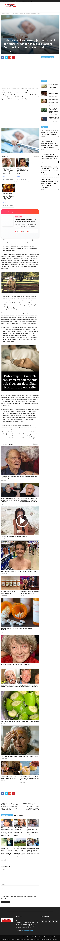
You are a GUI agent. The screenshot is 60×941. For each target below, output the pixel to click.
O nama (6, 1)
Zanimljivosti (32, 9)
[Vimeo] (53, 921)
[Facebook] (42, 921)
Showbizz (25, 9)
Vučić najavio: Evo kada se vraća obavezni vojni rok (54, 119)
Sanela (6, 51)
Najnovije (8, 9)
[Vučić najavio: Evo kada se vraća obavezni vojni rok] (44, 119)
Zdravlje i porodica (42, 9)
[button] (57, 10)
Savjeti (50, 9)
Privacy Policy (13, 1)
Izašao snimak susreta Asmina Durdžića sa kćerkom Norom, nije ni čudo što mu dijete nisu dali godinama (32, 831)
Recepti (19, 9)
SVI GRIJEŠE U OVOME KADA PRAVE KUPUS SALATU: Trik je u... (53, 86)
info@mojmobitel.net (27, 930)
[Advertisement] (20, 75)
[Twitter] (49, 921)
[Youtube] (56, 921)
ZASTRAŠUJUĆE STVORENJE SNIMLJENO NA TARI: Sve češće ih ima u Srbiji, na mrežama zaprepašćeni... (50, 183)
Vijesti (13, 9)
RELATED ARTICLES (7, 815)
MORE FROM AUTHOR (19, 815)
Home (2, 1)
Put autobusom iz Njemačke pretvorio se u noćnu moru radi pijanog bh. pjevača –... (49, 132)
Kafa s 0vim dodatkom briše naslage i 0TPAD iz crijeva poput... (53, 94)
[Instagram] (46, 921)
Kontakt (18, 1)
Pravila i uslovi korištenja (27, 1)
